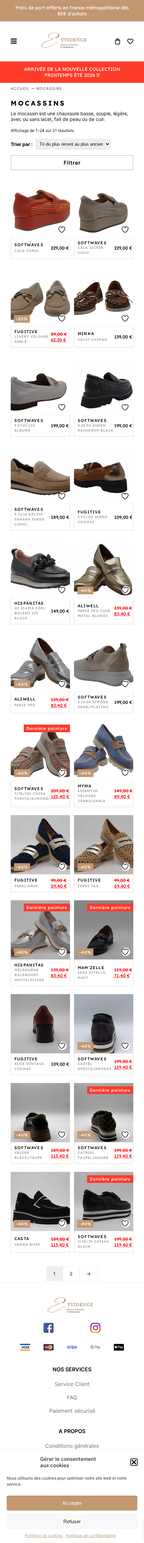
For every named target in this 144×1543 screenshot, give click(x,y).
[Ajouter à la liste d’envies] (40, 207)
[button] (134, 1462)
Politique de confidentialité (91, 1535)
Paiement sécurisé (72, 1410)
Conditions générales (72, 1445)
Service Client (72, 1384)
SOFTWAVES (29, 244)
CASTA (21, 1238)
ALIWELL (88, 605)
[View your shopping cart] (118, 41)
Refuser (72, 1521)
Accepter (72, 1503)
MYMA (84, 785)
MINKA (86, 333)
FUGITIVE (26, 331)
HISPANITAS (29, 603)
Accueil (20, 88)
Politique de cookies (44, 1535)
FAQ (72, 1397)
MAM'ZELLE (91, 967)
